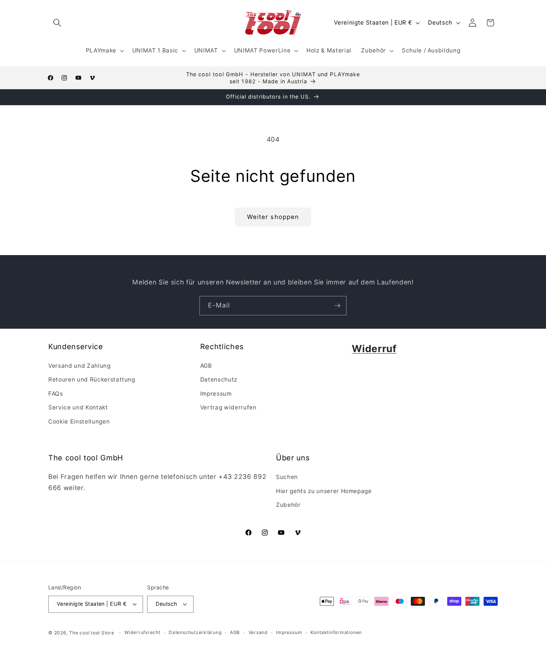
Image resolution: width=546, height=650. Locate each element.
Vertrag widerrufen (228, 407)
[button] (57, 23)
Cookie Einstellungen (79, 421)
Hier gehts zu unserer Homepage (324, 491)
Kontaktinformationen (336, 632)
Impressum (216, 393)
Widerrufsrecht (142, 632)
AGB (206, 365)
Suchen (287, 476)
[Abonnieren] (337, 305)
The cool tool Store (91, 632)
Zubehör (288, 504)
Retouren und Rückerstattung (91, 379)
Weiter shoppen (273, 217)
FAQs (55, 393)
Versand (258, 632)
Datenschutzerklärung (195, 632)
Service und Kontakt (78, 407)
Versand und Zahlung (79, 365)
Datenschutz (218, 379)
